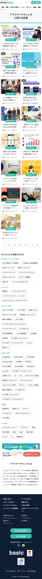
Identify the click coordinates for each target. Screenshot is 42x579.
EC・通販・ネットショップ (19, 338)
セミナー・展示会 (33, 385)
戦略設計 (5, 291)
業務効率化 (5, 408)
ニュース (5, 437)
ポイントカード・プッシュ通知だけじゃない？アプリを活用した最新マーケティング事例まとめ (30, 71)
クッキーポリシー (27, 518)
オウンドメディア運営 (32, 375)
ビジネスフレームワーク (9, 427)
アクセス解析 (19, 319)
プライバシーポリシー (10, 518)
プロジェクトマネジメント (23, 413)
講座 (39, 7)
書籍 (33, 427)
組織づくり (16, 408)
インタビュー (24, 427)
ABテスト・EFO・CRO (9, 315)
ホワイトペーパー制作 (8, 385)
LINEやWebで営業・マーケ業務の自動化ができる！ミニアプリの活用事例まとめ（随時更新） (10, 71)
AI (12, 437)
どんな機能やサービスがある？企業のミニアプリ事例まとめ (10, 98)
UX (21, 375)
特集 (7, 7)
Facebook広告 (18, 357)
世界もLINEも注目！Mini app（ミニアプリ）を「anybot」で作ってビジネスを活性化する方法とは (31, 98)
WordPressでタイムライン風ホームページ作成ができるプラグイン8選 (11, 233)
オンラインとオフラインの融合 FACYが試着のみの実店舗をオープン (31, 206)
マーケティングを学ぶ (10, 505)
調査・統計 (30, 432)
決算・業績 (5, 432)
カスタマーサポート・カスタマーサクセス (14, 300)
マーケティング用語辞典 (10, 508)
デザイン (21, 385)
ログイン (27, 2)
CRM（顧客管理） (7, 333)
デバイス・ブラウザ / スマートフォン (12, 130)
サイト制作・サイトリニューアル (22, 371)
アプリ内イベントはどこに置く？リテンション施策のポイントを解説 (30, 179)
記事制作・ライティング (9, 380)
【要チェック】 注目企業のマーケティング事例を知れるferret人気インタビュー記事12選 (31, 125)
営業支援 (5, 338)
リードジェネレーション (19, 291)
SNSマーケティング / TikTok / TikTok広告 (33, 49)
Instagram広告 (7, 361)
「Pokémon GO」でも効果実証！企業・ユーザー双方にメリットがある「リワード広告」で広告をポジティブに (10, 44)
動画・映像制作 (7, 319)
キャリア (25, 408)
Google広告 (6, 357)
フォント (29, 343)
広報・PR (5, 282)
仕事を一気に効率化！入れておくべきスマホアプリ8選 (10, 152)
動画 (34, 7)
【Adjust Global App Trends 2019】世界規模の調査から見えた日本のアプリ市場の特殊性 (10, 125)
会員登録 (36, 2)
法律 (14, 432)
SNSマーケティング (32, 40)
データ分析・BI (23, 329)
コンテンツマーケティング (27, 272)
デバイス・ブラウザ (11, 121)
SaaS (21, 432)
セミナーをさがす (8, 502)
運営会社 (6, 521)
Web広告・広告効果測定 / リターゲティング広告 (33, 103)
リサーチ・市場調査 (24, 277)
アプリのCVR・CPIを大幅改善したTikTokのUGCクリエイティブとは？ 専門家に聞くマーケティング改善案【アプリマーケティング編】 (31, 44)
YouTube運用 (6, 366)
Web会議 (33, 333)
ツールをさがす (26, 499)
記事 (2, 7)
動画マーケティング (24, 268)
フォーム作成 (21, 310)
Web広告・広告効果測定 (32, 94)
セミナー (29, 7)
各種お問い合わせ (8, 515)
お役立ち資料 (14, 7)
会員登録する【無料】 (32, 454)
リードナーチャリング (8, 296)
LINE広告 (28, 361)
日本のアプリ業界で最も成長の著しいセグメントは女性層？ (30, 152)
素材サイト (5, 347)
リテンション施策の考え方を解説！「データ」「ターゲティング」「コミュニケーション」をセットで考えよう (11, 206)
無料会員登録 (22, 531)
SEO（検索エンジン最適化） (10, 263)
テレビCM (5, 371)
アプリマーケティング (11, 40)
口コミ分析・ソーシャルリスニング (12, 343)
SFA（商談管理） (22, 333)
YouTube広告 (19, 366)
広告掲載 (24, 521)
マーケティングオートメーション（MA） (14, 324)
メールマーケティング (8, 272)
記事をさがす (7, 499)
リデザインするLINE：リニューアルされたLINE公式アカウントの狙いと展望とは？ (10, 179)
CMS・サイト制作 (7, 310)
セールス (21, 296)
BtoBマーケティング (8, 277)
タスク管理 (5, 418)
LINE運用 (19, 361)
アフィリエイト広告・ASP (19, 282)
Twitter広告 (30, 357)
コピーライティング (26, 380)
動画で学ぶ (25, 502)
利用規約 (24, 515)
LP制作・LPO (33, 310)
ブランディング (6, 413)
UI (15, 375)
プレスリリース (8, 523)
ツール (22, 7)
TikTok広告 (30, 366)
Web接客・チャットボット (28, 315)
